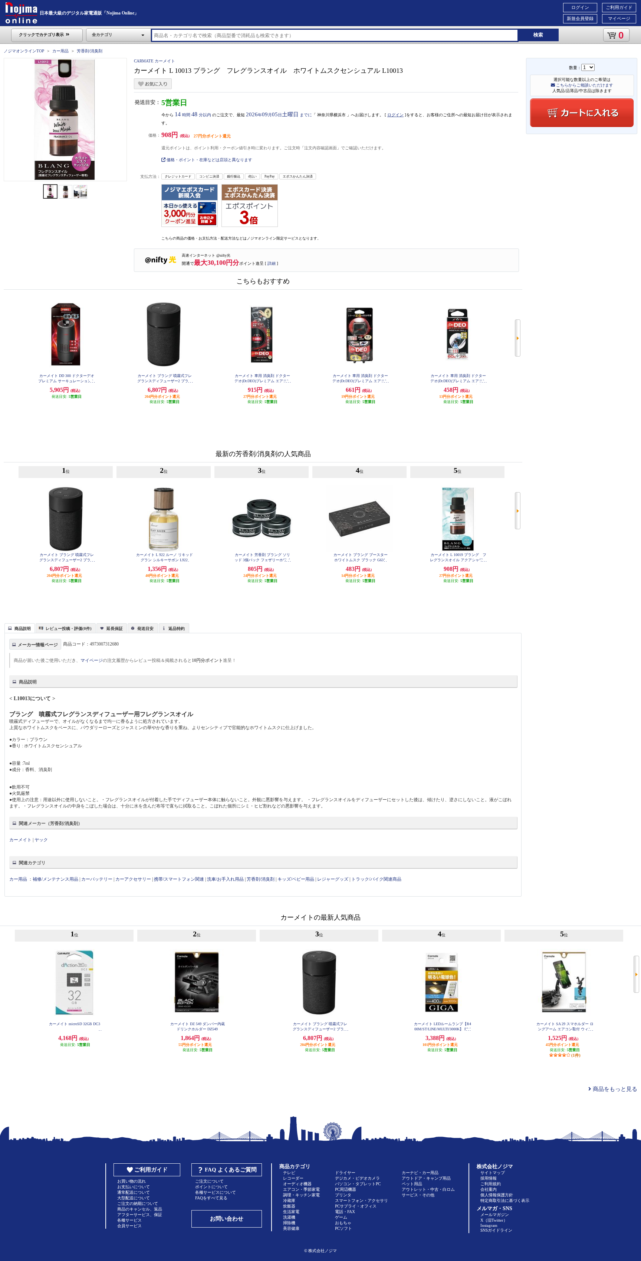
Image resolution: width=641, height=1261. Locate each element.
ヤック (41, 839)
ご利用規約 (490, 1184)
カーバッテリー (96, 879)
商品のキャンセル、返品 (139, 1209)
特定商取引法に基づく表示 (504, 1200)
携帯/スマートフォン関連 (179, 879)
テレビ (289, 1172)
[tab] (19, 628)
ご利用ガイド (619, 7)
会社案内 (488, 1189)
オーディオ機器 (297, 1184)
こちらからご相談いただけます (584, 85)
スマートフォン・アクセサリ (361, 1200)
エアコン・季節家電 (301, 1189)
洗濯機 (289, 1217)
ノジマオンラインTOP (24, 51)
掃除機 (289, 1223)
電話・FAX (345, 1211)
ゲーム (341, 1217)
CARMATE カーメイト (154, 61)
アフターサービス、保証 (139, 1214)
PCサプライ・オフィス (356, 1206)
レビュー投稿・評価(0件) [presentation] (69, 628)
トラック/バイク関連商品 (376, 879)
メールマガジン (494, 1214)
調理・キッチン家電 (301, 1195)
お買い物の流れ (131, 1181)
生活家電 (291, 1211)
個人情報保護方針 (496, 1195)
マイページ (619, 18)
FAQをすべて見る (211, 1198)
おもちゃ (343, 1223)
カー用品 (60, 51)
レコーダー (293, 1178)
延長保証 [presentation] (114, 628)
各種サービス (129, 1220)
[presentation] (18, 628)
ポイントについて (211, 1186)
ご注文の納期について (137, 1203)
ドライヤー (345, 1172)
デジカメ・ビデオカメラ (357, 1178)
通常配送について (133, 1192)
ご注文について (209, 1181)
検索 (538, 35)
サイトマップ (492, 1172)
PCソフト (343, 1228)
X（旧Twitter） (493, 1220)
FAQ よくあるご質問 (231, 1170)
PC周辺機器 (345, 1189)
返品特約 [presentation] (176, 628)
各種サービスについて (215, 1192)
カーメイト (20, 839)
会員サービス (129, 1225)
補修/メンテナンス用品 (55, 879)
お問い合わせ (226, 1219)
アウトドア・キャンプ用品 (426, 1178)
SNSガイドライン (496, 1230)
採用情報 (488, 1178)
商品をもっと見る (614, 1089)
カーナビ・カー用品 (420, 1172)
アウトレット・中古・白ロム (428, 1189)
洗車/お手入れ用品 (225, 879)
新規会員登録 (580, 18)
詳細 (271, 263)
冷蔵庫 (289, 1200)
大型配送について (133, 1198)
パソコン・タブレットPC (358, 1184)
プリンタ (343, 1195)
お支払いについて (133, 1186)
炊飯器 (289, 1206)
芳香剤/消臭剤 (89, 51)
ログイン (580, 7)
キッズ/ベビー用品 (295, 879)
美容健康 (291, 1228)
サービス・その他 (418, 1195)
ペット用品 (412, 1184)
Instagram (488, 1225)
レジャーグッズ (332, 879)
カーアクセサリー (133, 879)
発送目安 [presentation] (145, 628)
